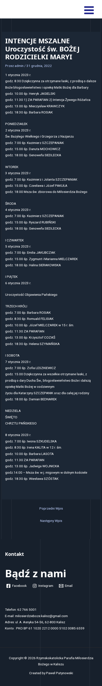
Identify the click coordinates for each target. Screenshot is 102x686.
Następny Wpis (51, 521)
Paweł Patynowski (59, 673)
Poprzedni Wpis (51, 508)
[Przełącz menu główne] (89, 10)
